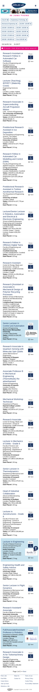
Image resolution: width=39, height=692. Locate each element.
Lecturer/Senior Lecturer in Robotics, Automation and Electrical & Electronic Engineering (14, 215)
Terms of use (28, 676)
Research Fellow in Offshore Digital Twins (13, 243)
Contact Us (17, 678)
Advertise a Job (5, 686)
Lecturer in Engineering (13, 542)
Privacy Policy (29, 678)
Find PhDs (4, 678)
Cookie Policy (29, 681)
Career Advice (4, 681)
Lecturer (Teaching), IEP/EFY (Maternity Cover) (12, 83)
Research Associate (12, 419)
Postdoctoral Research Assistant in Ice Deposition (13, 130)
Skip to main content (7, 1)
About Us (16, 676)
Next (24, 671)
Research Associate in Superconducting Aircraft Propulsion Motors (13, 106)
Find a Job (4, 676)
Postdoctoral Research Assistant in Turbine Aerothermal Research (13, 189)
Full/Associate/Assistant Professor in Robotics (14, 631)
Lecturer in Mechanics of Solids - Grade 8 (13, 442)
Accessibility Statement (31, 683)
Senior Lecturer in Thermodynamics (11, 470)
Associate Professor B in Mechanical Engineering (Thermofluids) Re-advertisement (13, 376)
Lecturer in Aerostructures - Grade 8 (13, 514)
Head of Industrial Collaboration (11, 492)
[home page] (19, 8)
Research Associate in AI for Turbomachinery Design (13, 654)
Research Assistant (12, 263)
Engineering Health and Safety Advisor (13, 566)
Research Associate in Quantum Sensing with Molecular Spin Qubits (13, 349)
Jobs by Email (5, 683)
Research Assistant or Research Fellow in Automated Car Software (13, 57)
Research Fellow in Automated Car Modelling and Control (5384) (13, 158)
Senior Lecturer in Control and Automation (13, 324)
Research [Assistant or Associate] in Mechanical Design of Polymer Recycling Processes (13, 289)
